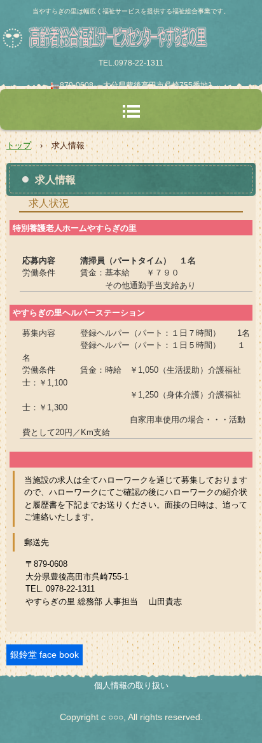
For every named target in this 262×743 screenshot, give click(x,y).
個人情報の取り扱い (131, 685)
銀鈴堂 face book (44, 654)
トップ (18, 145)
